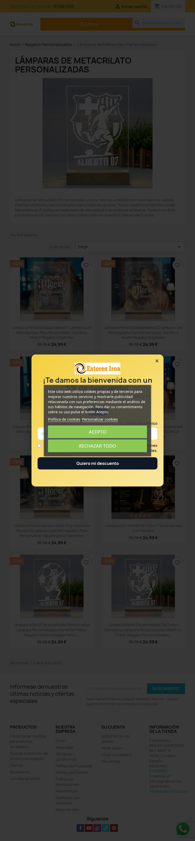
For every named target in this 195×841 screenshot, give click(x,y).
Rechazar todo (97, 446)
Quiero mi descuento (97, 463)
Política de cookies (64, 419)
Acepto (97, 432)
